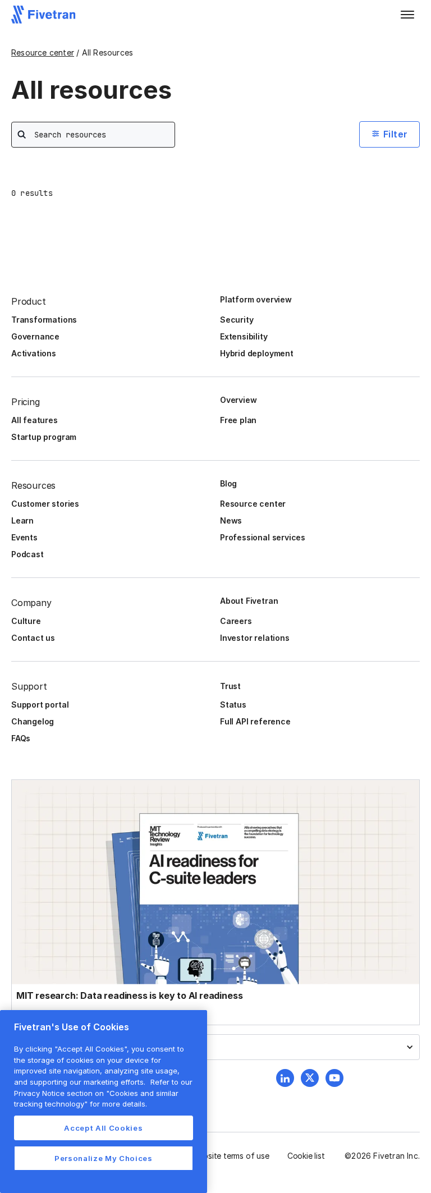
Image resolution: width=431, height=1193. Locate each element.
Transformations (44, 319)
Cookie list (306, 1155)
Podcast (27, 554)
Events (24, 537)
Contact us (33, 638)
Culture (26, 621)
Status (233, 704)
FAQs (20, 738)
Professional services (262, 537)
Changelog (32, 721)
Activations (33, 353)
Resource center (42, 52)
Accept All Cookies (103, 1127)
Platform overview (256, 299)
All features (34, 420)
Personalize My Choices (103, 1158)
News (231, 520)
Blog (228, 483)
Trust (230, 686)
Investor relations (255, 638)
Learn (22, 520)
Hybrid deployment (257, 353)
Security (236, 319)
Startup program (43, 437)
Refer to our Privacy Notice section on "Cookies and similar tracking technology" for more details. (103, 1092)
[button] (407, 14)
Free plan (238, 420)
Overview (238, 400)
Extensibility (244, 336)
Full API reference (255, 721)
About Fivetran (249, 600)
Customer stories (45, 503)
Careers (236, 621)
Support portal (39, 704)
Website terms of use (230, 1155)
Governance (35, 336)
